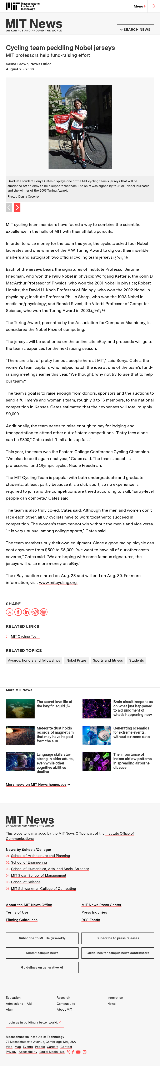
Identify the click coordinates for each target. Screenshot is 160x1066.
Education (13, 998)
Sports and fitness (108, 660)
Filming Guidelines (22, 920)
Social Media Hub (52, 1052)
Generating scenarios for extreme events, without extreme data (131, 732)
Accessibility (28, 1052)
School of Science (25, 882)
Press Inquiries (94, 912)
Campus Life (66, 1004)
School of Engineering (29, 862)
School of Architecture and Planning (40, 856)
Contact (66, 1047)
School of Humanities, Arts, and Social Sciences (50, 869)
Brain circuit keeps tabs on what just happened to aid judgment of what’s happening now (133, 708)
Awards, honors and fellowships (34, 660)
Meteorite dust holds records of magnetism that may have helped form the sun (55, 734)
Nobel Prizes (76, 660)
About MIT (64, 1009)
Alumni (11, 1009)
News (112, 1004)
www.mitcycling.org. (58, 582)
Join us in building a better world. (33, 1022)
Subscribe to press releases (118, 938)
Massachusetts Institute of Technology (35, 1037)
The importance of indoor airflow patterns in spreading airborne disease (132, 760)
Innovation (115, 998)
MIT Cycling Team (25, 636)
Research (63, 998)
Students (136, 660)
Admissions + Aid (19, 1004)
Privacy (11, 1052)
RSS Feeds (90, 920)
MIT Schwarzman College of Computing (43, 888)
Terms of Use (17, 912)
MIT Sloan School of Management (38, 875)
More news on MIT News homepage (36, 784)
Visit (9, 1047)
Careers (52, 1047)
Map (18, 1047)
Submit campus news (42, 953)
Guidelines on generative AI (42, 967)
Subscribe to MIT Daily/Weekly (42, 938)
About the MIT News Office (29, 905)
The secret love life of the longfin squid (54, 703)
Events (28, 1047)
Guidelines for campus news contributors (117, 953)
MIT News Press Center (101, 905)
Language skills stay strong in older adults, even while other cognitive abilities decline (55, 763)
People (40, 1047)
